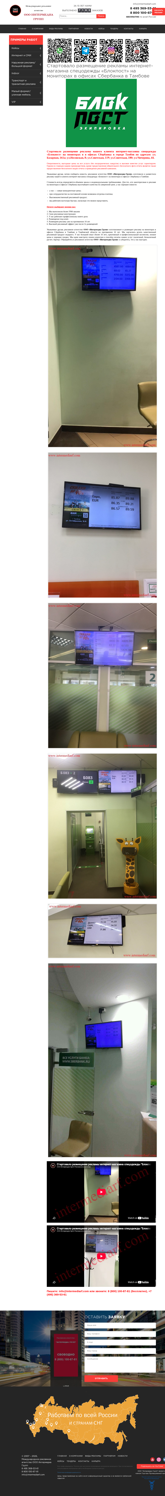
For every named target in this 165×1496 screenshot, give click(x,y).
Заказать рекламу (158, 11)
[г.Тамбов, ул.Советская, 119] (102, 676)
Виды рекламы (56, 29)
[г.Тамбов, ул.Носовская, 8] (102, 525)
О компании (37, 29)
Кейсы (101, 29)
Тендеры (114, 29)
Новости (88, 29)
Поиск (101, 16)
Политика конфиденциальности (69, 1472)
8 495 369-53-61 (143, 8)
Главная (22, 29)
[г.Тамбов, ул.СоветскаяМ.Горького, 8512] (102, 1060)
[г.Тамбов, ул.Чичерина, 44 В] (102, 931)
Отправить (101, 1378)
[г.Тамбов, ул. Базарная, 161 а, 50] (102, 346)
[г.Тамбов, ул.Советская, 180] (102, 826)
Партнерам (74, 29)
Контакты (128, 29)
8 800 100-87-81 (143, 12)
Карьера (143, 29)
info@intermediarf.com (144, 4)
